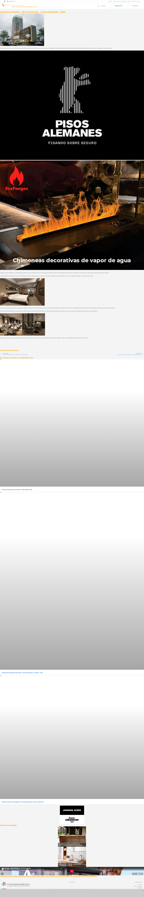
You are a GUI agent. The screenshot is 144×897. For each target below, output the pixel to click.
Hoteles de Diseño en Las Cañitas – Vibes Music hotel (17, 489)
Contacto (138, 1)
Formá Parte (134, 1)
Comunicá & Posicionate (9, 350)
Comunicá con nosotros (117, 1)
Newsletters (124, 1)
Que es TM (110, 1)
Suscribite (129, 1)
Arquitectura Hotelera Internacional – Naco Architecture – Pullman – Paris (22, 672)
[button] (5, 1)
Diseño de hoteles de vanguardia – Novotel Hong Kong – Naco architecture (23, 802)
